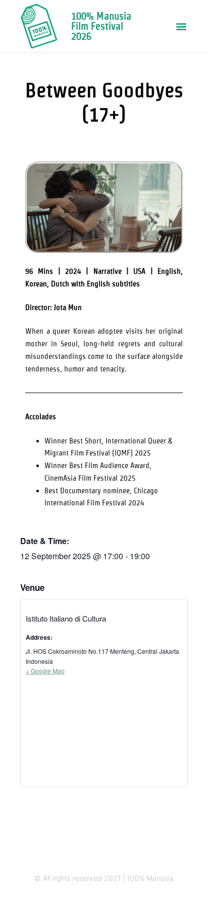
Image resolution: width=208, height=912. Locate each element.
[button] (181, 26)
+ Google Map (45, 670)
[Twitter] (94, 898)
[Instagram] (74, 898)
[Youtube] (133, 898)
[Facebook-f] (114, 898)
